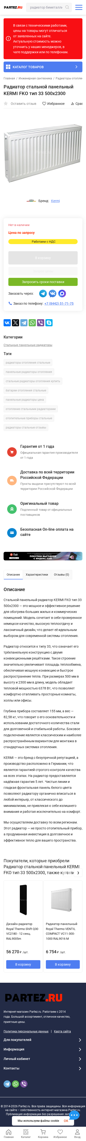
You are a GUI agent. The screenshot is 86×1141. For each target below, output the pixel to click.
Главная (9, 78)
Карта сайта (62, 1031)
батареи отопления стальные (26, 390)
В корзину (43, 258)
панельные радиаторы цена (25, 399)
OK (66, 1121)
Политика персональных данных (26, 1031)
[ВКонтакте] (7, 322)
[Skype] (49, 322)
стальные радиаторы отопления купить (33, 381)
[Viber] (40, 322)
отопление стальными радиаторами (31, 409)
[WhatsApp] (32, 322)
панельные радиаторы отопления (29, 372)
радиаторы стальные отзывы (26, 427)
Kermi (55, 200)
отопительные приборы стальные (29, 418)
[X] (15, 322)
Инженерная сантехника (35, 78)
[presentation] (67, 872)
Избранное (55, 104)
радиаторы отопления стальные (28, 362)
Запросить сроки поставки (43, 282)
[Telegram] (23, 322)
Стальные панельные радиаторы (28, 345)
